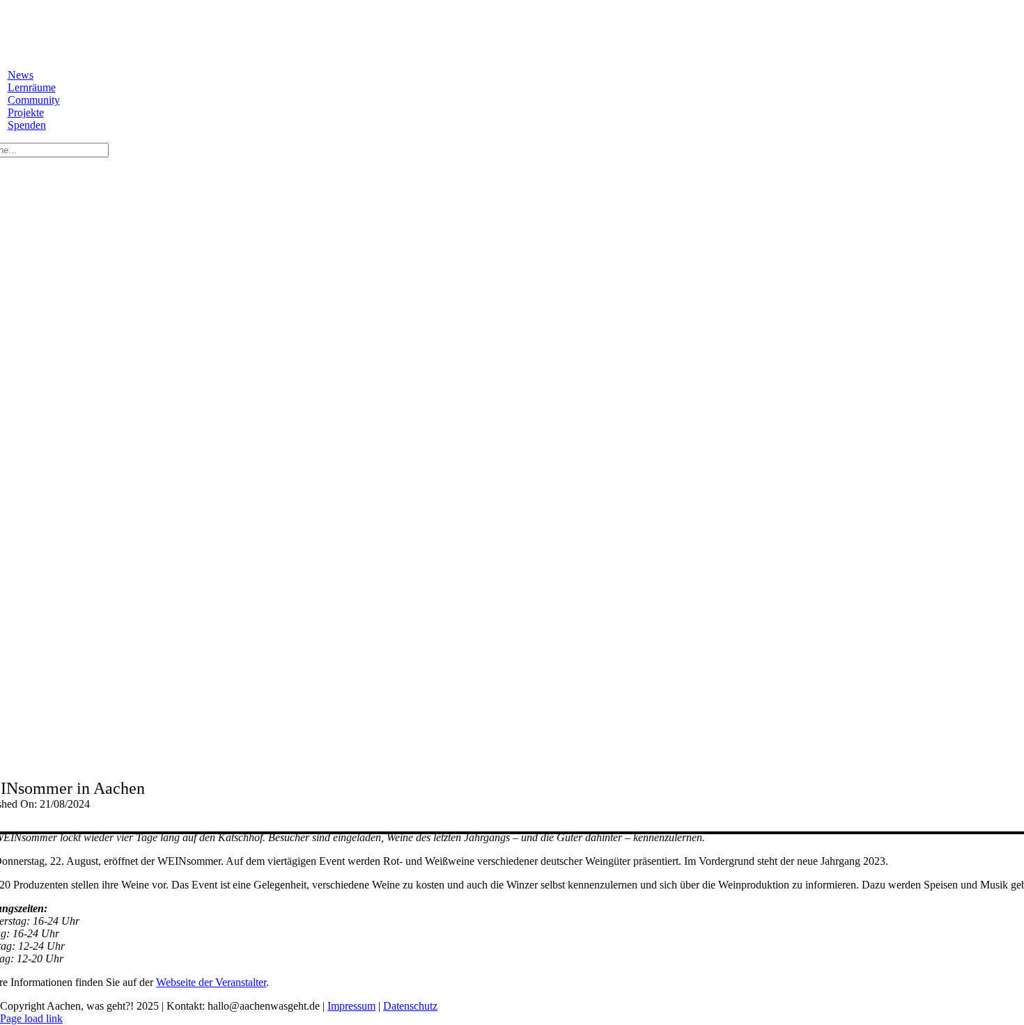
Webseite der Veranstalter (211, 982)
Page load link (31, 1018)
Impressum (351, 1006)
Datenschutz (410, 1006)
